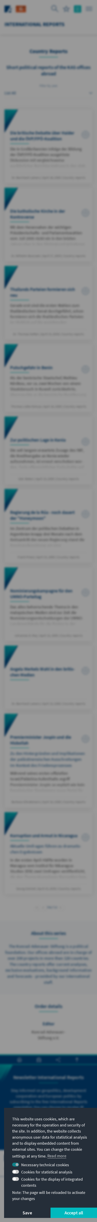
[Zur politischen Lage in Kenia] (48, 450)
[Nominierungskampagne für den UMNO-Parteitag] (48, 604)
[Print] (19, 1059)
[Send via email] (39, 1059)
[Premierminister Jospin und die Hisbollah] (48, 761)
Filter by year (48, 86)
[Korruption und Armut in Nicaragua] (48, 853)
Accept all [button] (74, 1212)
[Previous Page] (43, 907)
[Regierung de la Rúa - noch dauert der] (48, 526)
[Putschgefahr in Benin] (48, 378)
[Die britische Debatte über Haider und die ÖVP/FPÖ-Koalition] (48, 146)
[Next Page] (60, 907)
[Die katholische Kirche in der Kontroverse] (48, 224)
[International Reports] (21, 8)
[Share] (58, 1059)
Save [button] (27, 1212)
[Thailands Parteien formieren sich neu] (48, 303)
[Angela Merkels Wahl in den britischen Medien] (48, 677)
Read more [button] (56, 1155)
